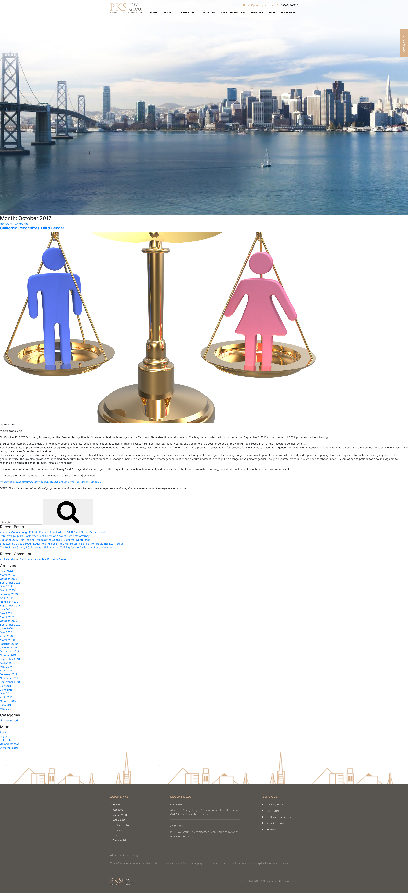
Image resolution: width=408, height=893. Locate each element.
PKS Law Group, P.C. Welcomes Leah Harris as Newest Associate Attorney (45, 536)
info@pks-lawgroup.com (260, 5)
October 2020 (8, 620)
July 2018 (6, 685)
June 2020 (6, 628)
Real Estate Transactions (279, 817)
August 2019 (7, 662)
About (167, 12)
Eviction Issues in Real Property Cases (43, 559)
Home (153, 12)
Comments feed (9, 743)
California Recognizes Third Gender (32, 228)
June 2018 (6, 689)
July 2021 (6, 609)
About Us (118, 809)
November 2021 (9, 601)
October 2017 (8, 701)
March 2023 (7, 590)
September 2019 (10, 659)
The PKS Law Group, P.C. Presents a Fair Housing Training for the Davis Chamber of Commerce (57, 547)
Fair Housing (273, 810)
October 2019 (8, 655)
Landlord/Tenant (275, 804)
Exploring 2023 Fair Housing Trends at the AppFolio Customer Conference (45, 539)
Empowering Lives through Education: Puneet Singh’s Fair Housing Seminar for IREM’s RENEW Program (62, 543)
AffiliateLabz (7, 559)
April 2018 (6, 697)
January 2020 (8, 647)
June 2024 (6, 571)
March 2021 (7, 617)
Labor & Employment (277, 823)
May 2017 (6, 708)
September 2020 (10, 624)
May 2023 (6, 586)
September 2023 (10, 582)
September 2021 (10, 605)
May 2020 (6, 632)
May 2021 (6, 613)
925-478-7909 (289, 5)
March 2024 (7, 575)
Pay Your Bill (289, 12)
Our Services (185, 12)
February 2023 (9, 594)
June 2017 (6, 704)
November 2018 (9, 678)
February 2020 (9, 643)
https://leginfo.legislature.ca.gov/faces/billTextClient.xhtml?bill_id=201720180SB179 (50, 481)
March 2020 (7, 639)
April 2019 (6, 670)
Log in (3, 736)
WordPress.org (9, 747)
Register (5, 732)
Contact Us (208, 12)
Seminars (257, 12)
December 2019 (9, 651)
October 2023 (8, 578)
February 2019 (8, 674)
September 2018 (10, 682)
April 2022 (6, 597)
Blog (272, 12)
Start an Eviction (233, 12)
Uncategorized (9, 720)
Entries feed (7, 740)
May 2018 (6, 693)
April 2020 (6, 636)
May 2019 (6, 666)
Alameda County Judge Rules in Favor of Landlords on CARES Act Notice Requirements (53, 532)
